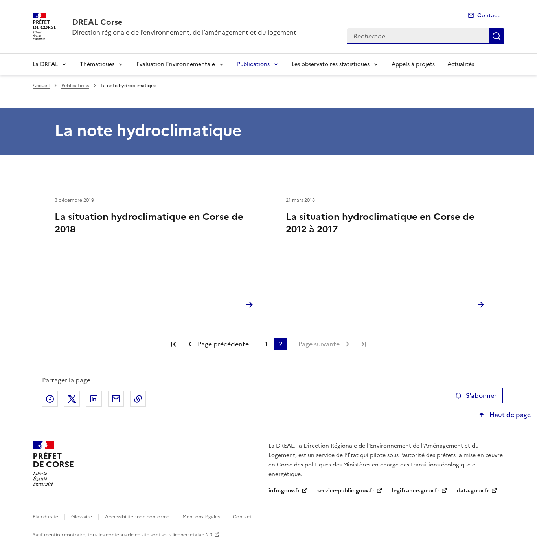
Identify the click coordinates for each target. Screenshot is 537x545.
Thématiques (97, 64)
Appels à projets (413, 64)
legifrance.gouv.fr (416, 490)
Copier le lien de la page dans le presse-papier (138, 399)
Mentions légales (201, 516)
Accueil (41, 85)
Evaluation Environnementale (175, 64)
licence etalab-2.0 (192, 534)
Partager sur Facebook (50, 399)
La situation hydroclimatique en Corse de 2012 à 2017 (380, 223)
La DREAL (45, 64)
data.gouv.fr (473, 490)
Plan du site (45, 516)
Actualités (460, 64)
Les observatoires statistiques (331, 64)
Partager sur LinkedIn (94, 399)
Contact (488, 15)
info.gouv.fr (284, 490)
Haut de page (509, 414)
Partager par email (116, 399)
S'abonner (481, 395)
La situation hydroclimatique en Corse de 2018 (149, 223)
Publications (253, 64)
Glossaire (81, 516)
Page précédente (223, 344)
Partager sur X (72, 399)
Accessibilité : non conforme (137, 516)
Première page (173, 344)
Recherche (496, 36)
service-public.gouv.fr (346, 490)
